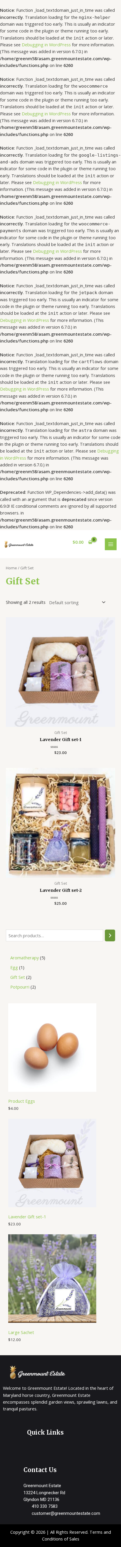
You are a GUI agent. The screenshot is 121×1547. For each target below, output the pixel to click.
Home (11, 568)
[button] (72, 1450)
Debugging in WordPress (46, 44)
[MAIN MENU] (111, 544)
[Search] (110, 935)
